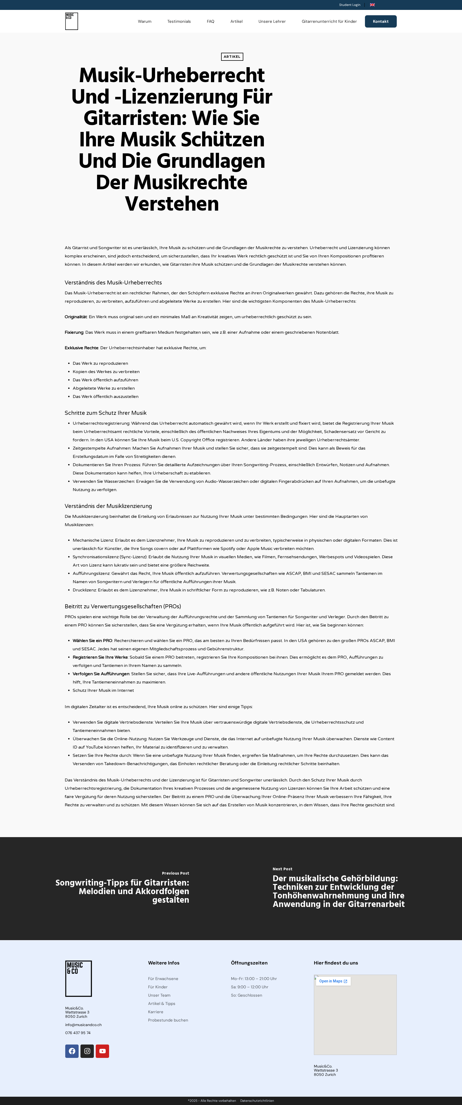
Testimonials (179, 21)
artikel (232, 57)
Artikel (236, 21)
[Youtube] (102, 1051)
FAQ (210, 21)
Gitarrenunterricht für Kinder (329, 21)
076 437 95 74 (78, 1032)
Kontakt (381, 21)
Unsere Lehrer (272, 21)
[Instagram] (87, 1051)
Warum (144, 21)
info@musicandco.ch (83, 1024)
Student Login (349, 5)
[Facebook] (72, 1051)
